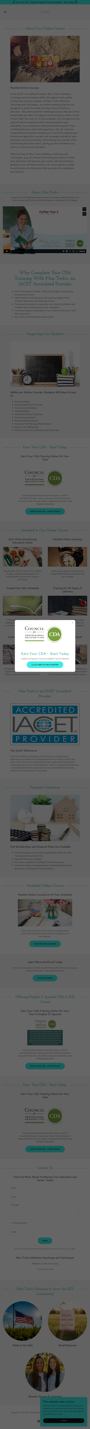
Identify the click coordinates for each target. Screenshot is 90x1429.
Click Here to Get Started (45, 665)
